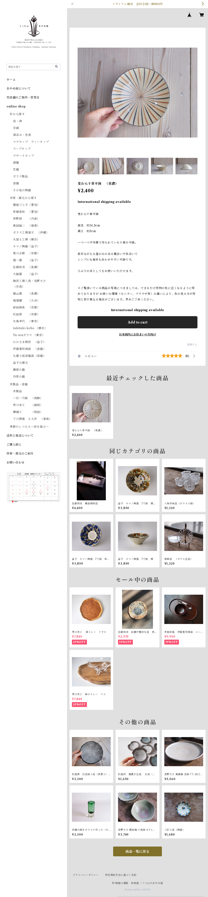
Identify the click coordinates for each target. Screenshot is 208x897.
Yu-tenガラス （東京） (29, 335)
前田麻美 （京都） (26, 307)
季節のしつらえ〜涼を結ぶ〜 (29, 426)
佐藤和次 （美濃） (26, 267)
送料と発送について (20, 435)
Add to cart (137, 322)
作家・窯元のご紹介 (20, 453)
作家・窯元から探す (23, 198)
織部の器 (19, 369)
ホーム (10, 79)
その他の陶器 (22, 190)
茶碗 (16, 128)
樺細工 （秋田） (28, 412)
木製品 (17, 391)
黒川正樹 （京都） (26, 253)
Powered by (133, 889)
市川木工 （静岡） (28, 405)
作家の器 (19, 376)
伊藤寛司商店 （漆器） (29, 349)
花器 (16, 169)
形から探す (17, 114)
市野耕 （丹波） (26, 219)
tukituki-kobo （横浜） (30, 328)
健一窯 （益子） (26, 260)
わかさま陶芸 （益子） (29, 342)
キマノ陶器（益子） (26, 246)
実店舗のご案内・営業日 (23, 97)
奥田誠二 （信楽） (26, 225)
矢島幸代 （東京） (26, 321)
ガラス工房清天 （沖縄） (31, 232)
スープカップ (22, 149)
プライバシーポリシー (86, 874)
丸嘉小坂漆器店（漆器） (29, 356)
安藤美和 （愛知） (26, 212)
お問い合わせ (15, 462)
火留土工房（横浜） (26, 239)
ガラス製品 (20, 176)
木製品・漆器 (19, 384)
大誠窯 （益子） (26, 274)
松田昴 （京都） (26, 314)
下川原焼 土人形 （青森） (32, 419)
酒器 (16, 162)
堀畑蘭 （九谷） (26, 300)
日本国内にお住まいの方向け (137, 334)
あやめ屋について (18, 88)
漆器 (16, 183)
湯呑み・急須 (22, 135)
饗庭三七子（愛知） (26, 205)
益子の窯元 (20, 363)
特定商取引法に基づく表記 (120, 874)
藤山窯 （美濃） (26, 293)
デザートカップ (23, 155)
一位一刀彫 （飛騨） (28, 398)
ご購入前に (14, 444)
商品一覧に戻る (138, 851)
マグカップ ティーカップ (31, 142)
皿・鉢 (17, 121)
